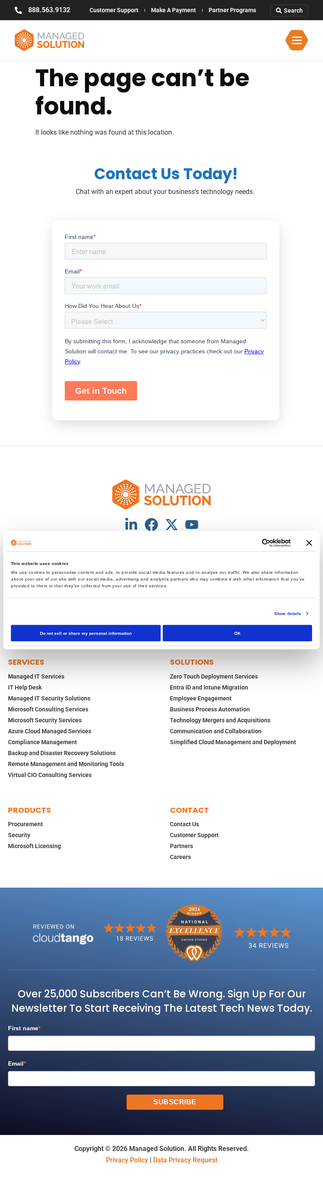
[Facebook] (151, 524)
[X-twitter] (171, 524)
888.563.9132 (49, 10)
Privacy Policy (127, 1160)
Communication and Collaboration (216, 731)
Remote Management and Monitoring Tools (66, 764)
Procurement (25, 824)
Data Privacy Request (185, 1160)
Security (19, 835)
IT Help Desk (25, 687)
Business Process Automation (210, 709)
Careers (180, 857)
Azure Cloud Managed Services (49, 731)
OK (237, 633)
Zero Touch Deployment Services (214, 676)
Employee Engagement (201, 698)
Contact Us (184, 824)
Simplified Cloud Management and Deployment (233, 742)
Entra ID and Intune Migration (209, 687)
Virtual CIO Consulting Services (50, 775)
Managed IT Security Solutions (49, 698)
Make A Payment (173, 10)
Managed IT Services (36, 676)
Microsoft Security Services (45, 720)
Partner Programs (232, 10)
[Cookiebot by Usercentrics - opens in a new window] (254, 542)
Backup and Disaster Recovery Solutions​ (62, 753)
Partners (181, 846)
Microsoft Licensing (34, 846)
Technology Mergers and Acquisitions (220, 720)
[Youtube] (192, 524)
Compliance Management (42, 742)
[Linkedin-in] (131, 524)
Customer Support (114, 10)
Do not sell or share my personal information (86, 633)
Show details (287, 613)
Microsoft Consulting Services (48, 709)
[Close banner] (309, 543)
